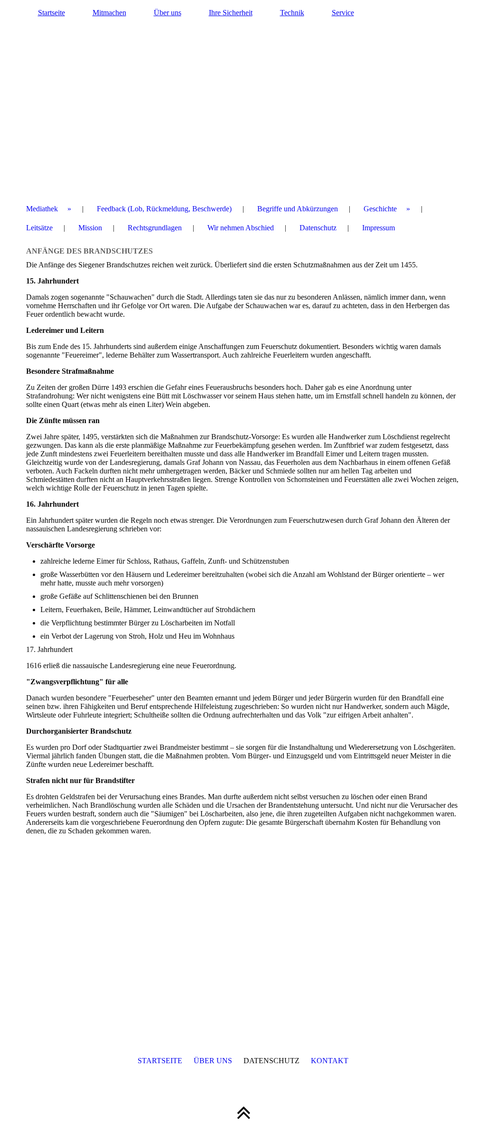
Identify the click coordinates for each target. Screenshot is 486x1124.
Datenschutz (317, 228)
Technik (292, 13)
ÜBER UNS (213, 1061)
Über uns (167, 13)
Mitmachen (109, 13)
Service (343, 13)
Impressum (378, 228)
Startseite (51, 13)
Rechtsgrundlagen (155, 228)
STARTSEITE (160, 1061)
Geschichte (380, 209)
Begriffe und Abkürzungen (297, 209)
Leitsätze (39, 228)
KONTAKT (329, 1061)
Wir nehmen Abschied (240, 228)
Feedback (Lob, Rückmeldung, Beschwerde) (164, 209)
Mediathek (42, 209)
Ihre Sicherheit (230, 13)
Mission (90, 228)
